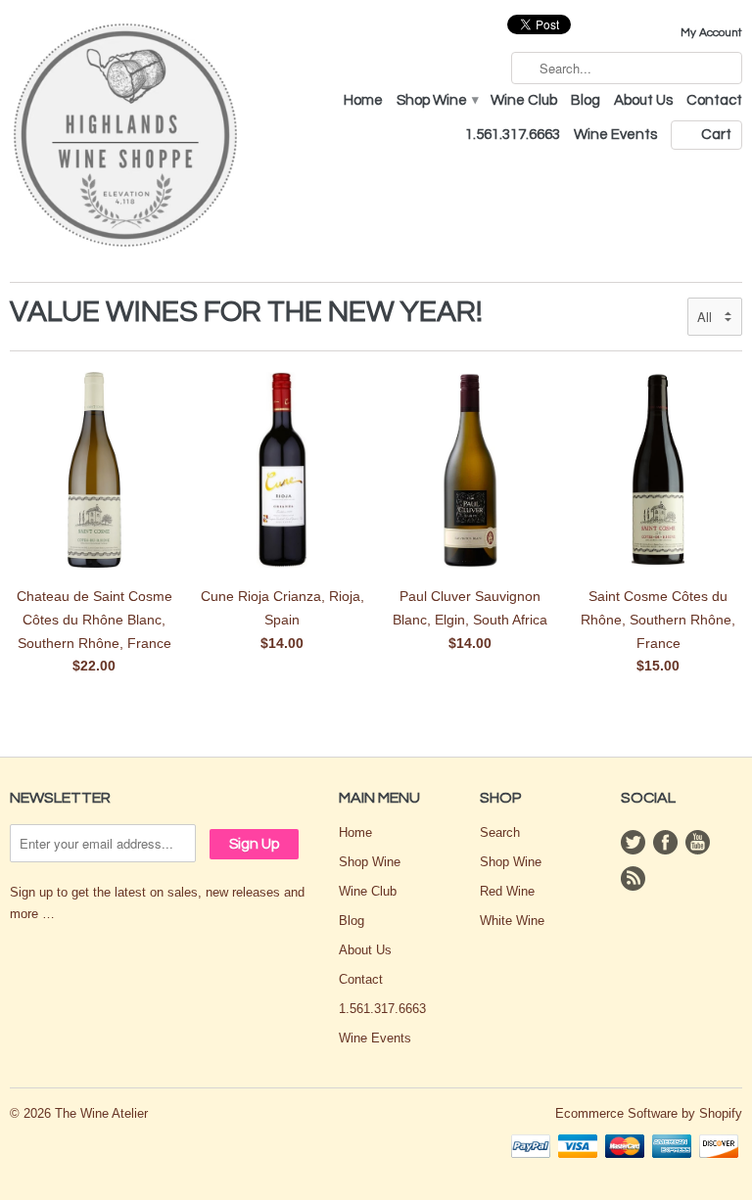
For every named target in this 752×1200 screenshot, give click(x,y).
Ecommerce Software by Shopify (648, 1113)
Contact (714, 100)
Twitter (633, 842)
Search (500, 832)
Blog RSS (633, 878)
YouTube (697, 842)
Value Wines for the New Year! (246, 312)
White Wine (512, 920)
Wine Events (615, 134)
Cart (716, 134)
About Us (643, 100)
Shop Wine (437, 100)
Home (363, 100)
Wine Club (524, 100)
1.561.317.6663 (512, 134)
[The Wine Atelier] (125, 136)
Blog (585, 100)
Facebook (665, 842)
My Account (711, 32)
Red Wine (507, 891)
